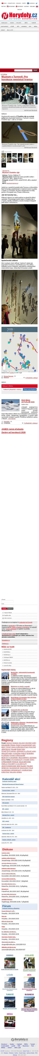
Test (30, 26)
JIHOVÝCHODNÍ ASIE (8, 766)
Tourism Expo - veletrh (8, 833)
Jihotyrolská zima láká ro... (8, 942)
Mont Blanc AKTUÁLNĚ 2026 (27, 401)
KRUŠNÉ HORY (30, 743)
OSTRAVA (33, 757)
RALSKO (22, 743)
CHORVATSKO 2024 (9, 634)
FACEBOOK (32, 3)
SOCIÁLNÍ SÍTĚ (8, 649)
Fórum (6, 906)
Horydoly (7, 421)
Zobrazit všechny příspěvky (11, 908)
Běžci (26, 22)
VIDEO (5, 3)
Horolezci (4, 22)
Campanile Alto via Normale (19, 710)
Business (24, 26)
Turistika (11, 372)
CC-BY (2, 1051)
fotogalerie (8, 151)
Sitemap (15, 1055)
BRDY (3, 747)
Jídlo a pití (10, 30)
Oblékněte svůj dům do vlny (9, 947)
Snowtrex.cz (6, 640)
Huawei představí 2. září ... (8, 911)
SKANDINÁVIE (14, 768)
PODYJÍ (23, 753)
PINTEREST (20, 6)
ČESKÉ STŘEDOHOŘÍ (17, 755)
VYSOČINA (17, 753)
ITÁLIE (31, 768)
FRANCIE (15, 762)
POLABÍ (13, 749)
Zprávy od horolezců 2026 (13, 432)
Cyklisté (18, 22)
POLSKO (30, 766)
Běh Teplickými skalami (8, 796)
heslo (2, 603)
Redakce (6, 1053)
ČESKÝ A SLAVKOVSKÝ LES (25, 745)
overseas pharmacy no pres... (9, 863)
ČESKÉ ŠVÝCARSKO (8, 751)
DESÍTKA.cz (7, 660)
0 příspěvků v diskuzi (32, 377)
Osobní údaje (22, 1053)
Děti (18, 26)
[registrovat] (10, 609)
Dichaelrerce (5, 889)
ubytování (12, 625)
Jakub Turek (26, 1051)
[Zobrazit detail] (3, 157)
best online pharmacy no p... (9, 884)
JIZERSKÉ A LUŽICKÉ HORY (26, 751)
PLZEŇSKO (5, 755)
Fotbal (3, 926)
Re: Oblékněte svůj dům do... (9, 931)
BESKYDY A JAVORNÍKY (9, 757)
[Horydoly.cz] (19, 16)
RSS (36, 1053)
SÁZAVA (9, 743)
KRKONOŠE (5, 745)
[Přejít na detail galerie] (19, 142)
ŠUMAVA (15, 743)
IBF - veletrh (5, 809)
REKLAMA (32, 6)
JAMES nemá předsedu (12, 429)
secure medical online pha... (9, 873)
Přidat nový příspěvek (30, 389)
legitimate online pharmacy (9, 868)
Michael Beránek (8, 376)
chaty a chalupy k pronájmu (20, 627)
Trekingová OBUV (8, 657)
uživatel (3, 599)
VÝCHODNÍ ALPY (17, 760)
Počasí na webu (8, 663)
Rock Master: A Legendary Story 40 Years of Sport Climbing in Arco (23, 698)
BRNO (3, 760)
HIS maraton (5, 802)
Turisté (34, 22)
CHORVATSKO (27, 770)
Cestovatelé (4, 26)
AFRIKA (19, 772)
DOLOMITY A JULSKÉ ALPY (17, 764)
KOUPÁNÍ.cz (7, 652)
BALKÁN (13, 772)
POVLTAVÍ (32, 747)
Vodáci (12, 22)
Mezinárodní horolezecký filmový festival (12, 784)
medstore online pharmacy (9, 858)
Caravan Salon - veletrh (8, 790)
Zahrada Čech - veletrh (8, 815)
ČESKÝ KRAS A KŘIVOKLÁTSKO (17, 747)
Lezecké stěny (7, 665)
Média (35, 26)
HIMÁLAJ (4, 764)
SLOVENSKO (6, 770)
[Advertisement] (19, 50)
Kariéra (16, 1053)
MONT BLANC (21, 766)
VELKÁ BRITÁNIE (25, 762)
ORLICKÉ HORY (7, 753)
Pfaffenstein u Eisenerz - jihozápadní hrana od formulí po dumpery (24, 723)
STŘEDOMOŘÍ (6, 762)
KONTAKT (26, 6)
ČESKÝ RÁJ (21, 749)
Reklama (11, 1053)
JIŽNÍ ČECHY (6, 749)
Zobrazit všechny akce (9, 781)
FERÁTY (24, 3)
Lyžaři (12, 26)
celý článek (11, 418)
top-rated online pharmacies (9, 894)
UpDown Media (30, 1053)
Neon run (4, 916)
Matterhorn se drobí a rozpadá (20, 686)
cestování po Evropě (25, 622)
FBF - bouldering (6, 827)
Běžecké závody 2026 (7, 921)
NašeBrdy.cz (7, 654)
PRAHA (12, 745)
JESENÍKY (30, 753)
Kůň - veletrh (5, 821)
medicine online (6, 853)
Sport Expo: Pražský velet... (9, 937)
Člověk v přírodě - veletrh (8, 839)
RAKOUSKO (24, 768)
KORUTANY (5, 772)
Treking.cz (5, 643)
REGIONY (18, 3)
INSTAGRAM (11, 6)
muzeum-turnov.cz (12, 183)
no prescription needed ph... (9, 878)
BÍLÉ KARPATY (24, 757)
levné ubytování (11, 629)
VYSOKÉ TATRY (11, 3)
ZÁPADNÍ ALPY (16, 770)
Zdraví (3, 30)
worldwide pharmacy (7, 899)
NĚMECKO (5, 768)
